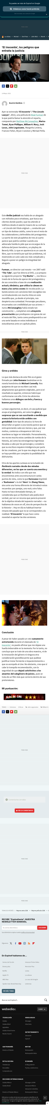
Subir (40, 1009)
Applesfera (6, 1027)
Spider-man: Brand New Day (12, 984)
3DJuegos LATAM (30, 1083)
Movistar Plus (29, 966)
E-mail (15, 86)
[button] (16, 103)
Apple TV (5, 975)
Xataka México (7, 1083)
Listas (27, 971)
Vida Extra (28, 1024)
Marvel (43, 37)
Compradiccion (7, 1071)
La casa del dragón (31, 979)
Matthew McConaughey (27, 121)
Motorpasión (29, 1050)
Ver (25, 810)
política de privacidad (28, 932)
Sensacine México (30, 1086)
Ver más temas (8, 991)
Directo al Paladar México (10, 1092)
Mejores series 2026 (22, 911)
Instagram (24, 943)
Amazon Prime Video (32, 962)
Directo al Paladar (8, 1050)
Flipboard (11, 86)
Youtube (20, 943)
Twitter (7, 86)
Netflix (5, 971)
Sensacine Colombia (31, 1089)
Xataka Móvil (6, 1024)
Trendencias (6, 1065)
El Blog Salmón (30, 1065)
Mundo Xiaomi (7, 1034)
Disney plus (6, 966)
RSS (29, 943)
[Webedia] (9, 1010)
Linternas (28, 984)
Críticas (20, 707)
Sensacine (28, 1036)
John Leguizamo (32, 707)
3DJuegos (28, 1021)
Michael (16, 37)
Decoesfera (6, 1068)
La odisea (7, 37)
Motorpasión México (31, 1092)
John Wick (34, 37)
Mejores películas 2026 (38, 911)
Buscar (46, 1000)
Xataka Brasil (6, 1086)
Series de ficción (8, 962)
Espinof (27, 1039)
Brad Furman (37, 115)
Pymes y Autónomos (31, 1068)
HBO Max (5, 979)
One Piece (25, 37)
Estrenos (13, 707)
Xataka (5, 1021)
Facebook (3, 86)
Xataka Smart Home (9, 1031)
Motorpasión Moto (31, 1053)
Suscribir (42, 928)
